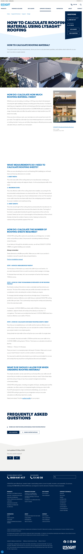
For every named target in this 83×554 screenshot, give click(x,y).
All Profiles (10, 506)
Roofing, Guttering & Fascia (14, 493)
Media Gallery (10, 517)
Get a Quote (31, 8)
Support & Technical (45, 8)
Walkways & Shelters (12, 503)
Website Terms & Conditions (14, 541)
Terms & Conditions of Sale (30, 541)
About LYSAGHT (28, 521)
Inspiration (59, 8)
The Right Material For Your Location (32, 497)
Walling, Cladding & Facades (14, 495)
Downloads (63, 501)
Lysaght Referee (64, 510)
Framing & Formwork (12, 504)
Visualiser (9, 519)
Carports (9, 501)
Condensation (64, 508)
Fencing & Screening (12, 497)
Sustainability (63, 506)
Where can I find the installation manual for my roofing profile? (27, 427)
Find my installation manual (15, 259)
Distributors (63, 499)
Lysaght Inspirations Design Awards (14, 522)
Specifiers (62, 495)
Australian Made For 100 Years (32, 515)
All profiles (63, 503)
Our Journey (28, 517)
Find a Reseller (45, 495)
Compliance (63, 504)
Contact (79, 8)
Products (3, 8)
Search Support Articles (31, 432)
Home (8, 14)
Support (24, 14)
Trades (61, 497)
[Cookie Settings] (2, 551)
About (70, 8)
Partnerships (28, 519)
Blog (8, 515)
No (17, 457)
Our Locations (46, 521)
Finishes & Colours (17, 8)
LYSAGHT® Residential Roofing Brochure (63, 127)
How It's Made (28, 501)
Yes (10, 457)
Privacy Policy (42, 541)
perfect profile (26, 398)
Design (28, 14)
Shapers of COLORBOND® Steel (32, 499)
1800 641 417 (72, 20)
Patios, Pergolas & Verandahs (14, 499)
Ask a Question (73, 33)
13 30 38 (71, 25)
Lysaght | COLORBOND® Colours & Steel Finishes (31, 494)
